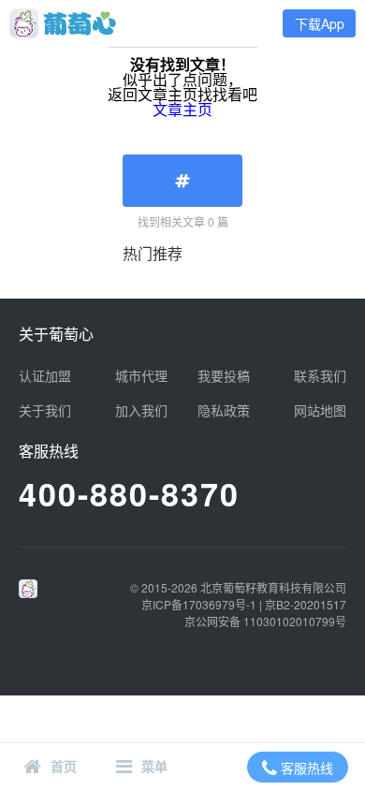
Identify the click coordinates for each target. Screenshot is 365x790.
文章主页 (182, 109)
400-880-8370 (129, 493)
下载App (319, 23)
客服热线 (305, 767)
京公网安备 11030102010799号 (265, 621)
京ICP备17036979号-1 (198, 604)
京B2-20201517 (305, 604)
